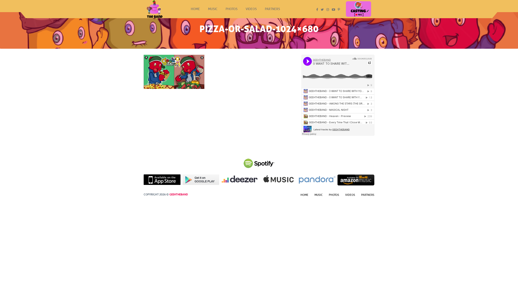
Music (213, 9)
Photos (232, 9)
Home (195, 9)
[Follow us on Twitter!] (322, 10)
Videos (251, 9)
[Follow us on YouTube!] (333, 10)
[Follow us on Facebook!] (317, 10)
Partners (272, 9)
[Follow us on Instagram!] (327, 10)
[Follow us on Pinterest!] (339, 10)
